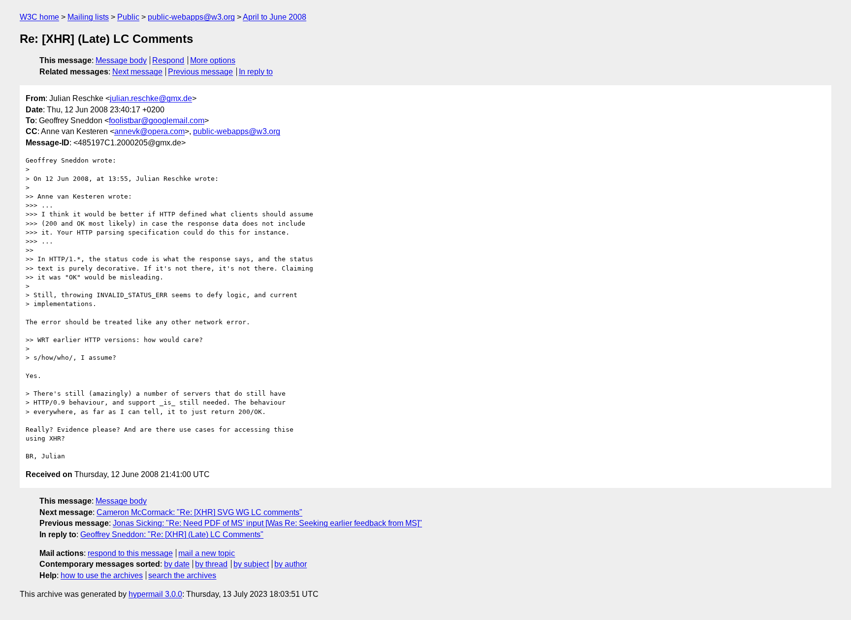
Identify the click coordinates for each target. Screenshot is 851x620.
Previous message (200, 72)
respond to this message (130, 553)
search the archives (182, 575)
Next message (137, 72)
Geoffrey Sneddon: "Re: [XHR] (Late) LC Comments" (171, 534)
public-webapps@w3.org (191, 17)
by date (177, 564)
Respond (168, 60)
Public (128, 17)
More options (212, 60)
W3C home (39, 17)
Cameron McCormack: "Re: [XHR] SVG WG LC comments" (199, 512)
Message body (121, 60)
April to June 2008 (274, 17)
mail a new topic (206, 553)
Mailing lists (88, 17)
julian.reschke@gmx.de (151, 98)
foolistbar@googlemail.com (156, 120)
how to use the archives (102, 575)
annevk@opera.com (149, 131)
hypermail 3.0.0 (155, 594)
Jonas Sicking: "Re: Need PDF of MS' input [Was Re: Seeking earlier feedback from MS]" (267, 523)
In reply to (256, 72)
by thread (211, 564)
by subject (251, 564)
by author (290, 564)
